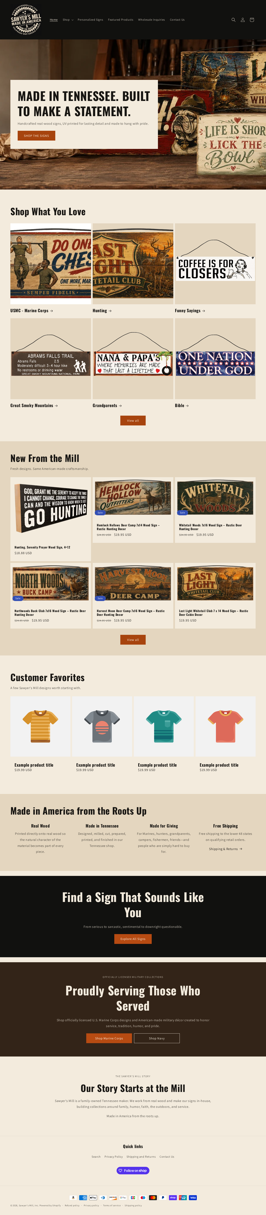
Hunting (100, 310)
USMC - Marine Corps (29, 310)
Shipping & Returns (223, 849)
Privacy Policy (114, 1156)
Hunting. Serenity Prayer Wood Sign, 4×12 (42, 547)
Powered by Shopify (50, 1205)
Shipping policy (133, 1205)
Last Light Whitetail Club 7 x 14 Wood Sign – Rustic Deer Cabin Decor (213, 612)
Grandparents (105, 405)
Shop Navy (157, 1038)
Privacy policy (91, 1205)
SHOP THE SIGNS (36, 136)
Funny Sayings (188, 310)
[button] (67, 19)
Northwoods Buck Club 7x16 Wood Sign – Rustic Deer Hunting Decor (50, 612)
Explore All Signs (133, 939)
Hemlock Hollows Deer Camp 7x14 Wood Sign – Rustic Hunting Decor (128, 527)
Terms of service (112, 1205)
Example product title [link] (34, 764)
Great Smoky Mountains (31, 405)
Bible (179, 405)
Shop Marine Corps (109, 1038)
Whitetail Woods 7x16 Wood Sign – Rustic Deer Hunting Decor (210, 527)
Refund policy (72, 1205)
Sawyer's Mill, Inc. (29, 1205)
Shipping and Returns (141, 1156)
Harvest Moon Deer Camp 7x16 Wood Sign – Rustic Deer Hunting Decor (131, 612)
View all (133, 421)
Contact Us (167, 1156)
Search (96, 1156)
